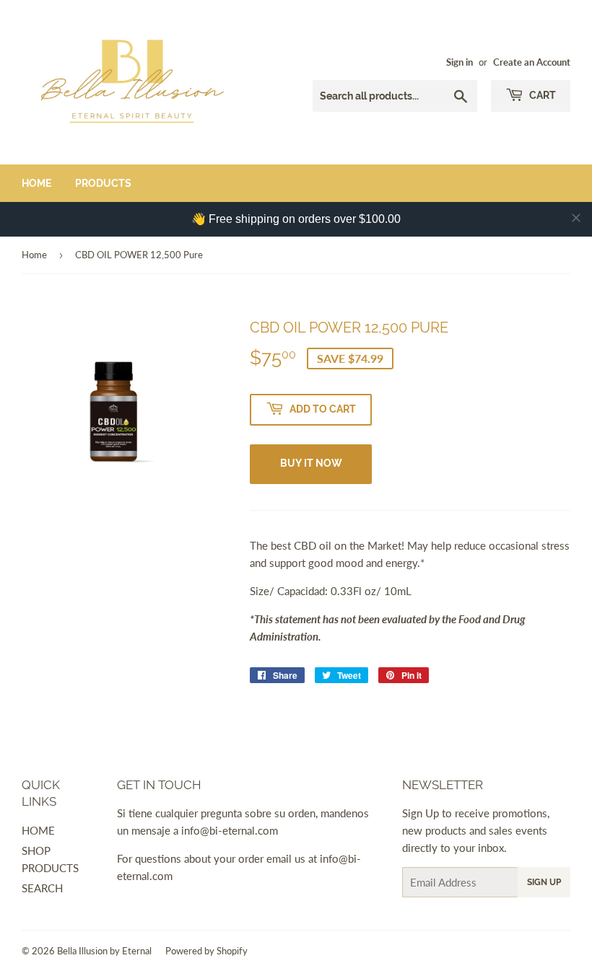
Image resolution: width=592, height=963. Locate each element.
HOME (38, 830)
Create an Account (531, 62)
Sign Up (544, 882)
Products (103, 183)
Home (36, 183)
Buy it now (311, 463)
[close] (576, 218)
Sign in (459, 62)
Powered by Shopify (206, 951)
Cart (541, 95)
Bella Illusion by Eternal (104, 951)
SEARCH (42, 887)
